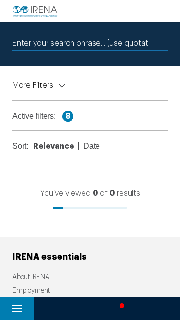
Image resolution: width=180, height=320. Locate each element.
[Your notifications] (119, 308)
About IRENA (30, 277)
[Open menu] (17, 308)
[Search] (51, 308)
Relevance (55, 146)
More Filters (32, 85)
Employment (31, 290)
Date (93, 146)
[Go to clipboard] (153, 308)
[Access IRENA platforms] (85, 308)
